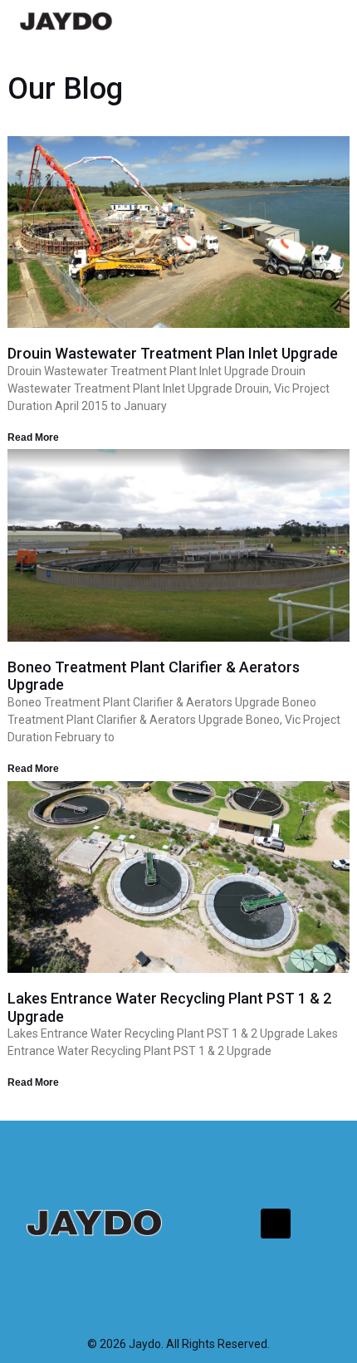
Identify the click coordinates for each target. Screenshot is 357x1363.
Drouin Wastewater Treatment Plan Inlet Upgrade (172, 353)
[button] (323, 20)
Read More (33, 437)
